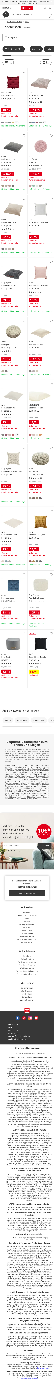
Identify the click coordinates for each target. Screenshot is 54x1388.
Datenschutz (13, 1030)
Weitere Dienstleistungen (27, 971)
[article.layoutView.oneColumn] (45, 62)
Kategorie (12, 37)
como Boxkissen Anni (9, 572)
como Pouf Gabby (7, 631)
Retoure (27, 921)
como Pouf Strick (34, 445)
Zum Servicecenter (27, 893)
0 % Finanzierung (27, 936)
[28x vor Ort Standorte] (45, 7)
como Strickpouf (7, 318)
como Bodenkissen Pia (9, 381)
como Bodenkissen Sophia (11, 508)
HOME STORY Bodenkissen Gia (40, 381)
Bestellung (27, 912)
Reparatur (27, 927)
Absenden (44, 846)
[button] (5, 8)
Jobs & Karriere (27, 991)
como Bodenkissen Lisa (10, 133)
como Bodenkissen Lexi (37, 69)
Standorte (27, 956)
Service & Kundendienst (27, 939)
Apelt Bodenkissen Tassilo (38, 631)
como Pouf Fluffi (34, 133)
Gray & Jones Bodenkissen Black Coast (13, 446)
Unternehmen (27, 988)
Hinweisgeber (14, 1033)
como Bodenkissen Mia (37, 318)
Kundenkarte (27, 997)
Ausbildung (27, 994)
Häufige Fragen (27, 933)
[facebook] (17, 1018)
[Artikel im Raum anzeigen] (9, 62)
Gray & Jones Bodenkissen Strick (13, 260)
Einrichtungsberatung (27, 962)
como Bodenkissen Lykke (38, 508)
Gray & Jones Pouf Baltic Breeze (41, 572)
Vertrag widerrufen (27, 924)
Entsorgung (27, 930)
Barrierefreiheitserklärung (19, 1036)
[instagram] (30, 1018)
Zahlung (27, 918)
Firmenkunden (27, 942)
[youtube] (36, 1018)
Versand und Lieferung (27, 915)
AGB (10, 1027)
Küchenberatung (27, 959)
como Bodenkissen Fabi (10, 196)
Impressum (13, 1024)
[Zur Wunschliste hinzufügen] (24, 72)
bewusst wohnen (27, 1000)
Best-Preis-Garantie (27, 965)
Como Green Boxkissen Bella (12, 69)
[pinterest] (24, 1018)
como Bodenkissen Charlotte (39, 196)
